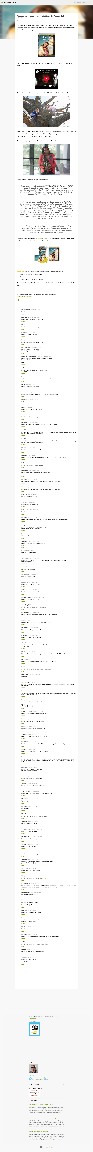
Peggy (23, 407)
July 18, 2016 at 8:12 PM (37, 829)
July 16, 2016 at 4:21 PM (30, 651)
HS (22, 324)
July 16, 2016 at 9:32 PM (35, 674)
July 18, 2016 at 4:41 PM (34, 798)
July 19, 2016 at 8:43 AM (31, 868)
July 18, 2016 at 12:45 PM (34, 741)
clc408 (23, 734)
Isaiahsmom (24, 741)
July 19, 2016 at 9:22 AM (36, 883)
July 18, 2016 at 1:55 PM (34, 767)
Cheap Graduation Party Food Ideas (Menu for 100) (41, 1104)
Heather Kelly (25, 674)
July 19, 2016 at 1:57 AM (33, 859)
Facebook (31, 241)
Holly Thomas (25, 910)
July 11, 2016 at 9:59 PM (30, 332)
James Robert (25, 317)
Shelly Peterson (25, 309)
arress (23, 776)
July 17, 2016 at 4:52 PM (30, 699)
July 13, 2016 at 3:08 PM (34, 509)
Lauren (23, 384)
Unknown (24, 376)
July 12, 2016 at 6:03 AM (31, 368)
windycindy (24, 470)
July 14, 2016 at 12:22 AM (35, 567)
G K (22, 550)
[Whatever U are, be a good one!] (30, 356)
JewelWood (24, 392)
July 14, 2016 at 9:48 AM (32, 589)
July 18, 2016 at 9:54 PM (33, 844)
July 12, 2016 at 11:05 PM (32, 487)
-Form (22, 289)
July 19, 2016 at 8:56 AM (30, 875)
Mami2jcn (24, 494)
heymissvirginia (25, 347)
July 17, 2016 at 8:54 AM (31, 691)
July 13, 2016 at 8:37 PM (34, 524)
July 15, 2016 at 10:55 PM (32, 627)
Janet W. (23, 783)
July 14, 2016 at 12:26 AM (35, 574)
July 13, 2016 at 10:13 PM (31, 533)
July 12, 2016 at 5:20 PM (33, 422)
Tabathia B (24, 844)
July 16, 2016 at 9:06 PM (31, 666)
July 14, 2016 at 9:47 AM (32, 582)
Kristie (23, 726)
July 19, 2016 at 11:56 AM (31, 900)
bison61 (23, 900)
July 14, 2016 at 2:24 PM (36, 604)
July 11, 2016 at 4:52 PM (36, 309)
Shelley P (24, 627)
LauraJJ (23, 691)
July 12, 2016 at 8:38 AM (34, 392)
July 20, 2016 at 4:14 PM (31, 941)
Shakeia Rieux (25, 567)
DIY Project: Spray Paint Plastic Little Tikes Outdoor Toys (42, 1118)
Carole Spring (25, 558)
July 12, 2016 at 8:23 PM (34, 455)
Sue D (23, 749)
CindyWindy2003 (26, 605)
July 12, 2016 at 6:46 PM (30, 447)
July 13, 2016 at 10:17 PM (33, 541)
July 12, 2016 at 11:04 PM (32, 479)
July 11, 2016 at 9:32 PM (28, 324)
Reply (23, 314)
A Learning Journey (26, 711)
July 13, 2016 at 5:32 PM (32, 517)
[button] (18, 21)
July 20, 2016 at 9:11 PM (32, 957)
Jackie (23, 368)
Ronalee (23, 667)
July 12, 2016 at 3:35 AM (34, 340)
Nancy (23, 699)
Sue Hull (23, 430)
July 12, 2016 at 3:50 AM (36, 347)
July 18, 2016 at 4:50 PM (32, 806)
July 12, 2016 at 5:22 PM (32, 430)
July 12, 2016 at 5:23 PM (32, 438)
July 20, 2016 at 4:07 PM (32, 934)
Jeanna (23, 868)
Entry (18, 289)
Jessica (23, 414)
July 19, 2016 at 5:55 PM (35, 910)
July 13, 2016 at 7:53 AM (32, 494)
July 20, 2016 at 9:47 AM (31, 926)
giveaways (29, 296)
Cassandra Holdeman (27, 597)
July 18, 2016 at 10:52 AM (38, 711)
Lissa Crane (24, 757)
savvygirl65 (24, 541)
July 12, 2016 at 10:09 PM (33, 470)
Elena (23, 332)
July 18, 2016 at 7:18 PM (36, 813)
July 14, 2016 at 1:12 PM (39, 597)
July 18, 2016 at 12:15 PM (32, 719)
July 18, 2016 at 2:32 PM (30, 776)
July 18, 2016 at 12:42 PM (31, 726)
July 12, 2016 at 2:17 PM (30, 407)
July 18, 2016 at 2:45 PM (32, 783)
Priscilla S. (24, 635)
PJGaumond (24, 798)
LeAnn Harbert (25, 892)
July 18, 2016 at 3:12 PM (34, 791)
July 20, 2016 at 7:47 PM (32, 949)
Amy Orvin (24, 821)
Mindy (23, 876)
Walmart (40, 238)
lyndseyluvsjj (25, 509)
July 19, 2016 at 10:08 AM (35, 892)
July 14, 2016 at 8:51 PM (34, 612)
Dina (22, 620)
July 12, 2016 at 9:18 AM (33, 399)
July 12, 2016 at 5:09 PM (31, 414)
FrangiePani (24, 340)
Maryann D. (24, 917)
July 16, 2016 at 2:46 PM (33, 642)
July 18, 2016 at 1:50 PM (33, 756)
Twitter (36, 241)
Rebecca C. (24, 399)
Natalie (23, 659)
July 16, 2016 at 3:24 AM (33, 635)
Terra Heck (24, 859)
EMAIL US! (31, 1075)
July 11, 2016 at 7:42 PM (35, 317)
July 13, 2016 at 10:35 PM (29, 550)
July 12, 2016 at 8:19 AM (31, 384)
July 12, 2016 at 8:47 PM (31, 462)
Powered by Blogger (47, 1147)
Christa (23, 942)
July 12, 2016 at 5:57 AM (46, 356)
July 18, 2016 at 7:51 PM (33, 821)
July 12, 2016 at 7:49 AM (32, 376)
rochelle (23, 582)
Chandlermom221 (26, 829)
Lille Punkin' (10, 2)
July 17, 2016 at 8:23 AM (36, 682)
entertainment (21, 296)
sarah (22, 851)
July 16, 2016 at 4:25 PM (31, 659)
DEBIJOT (23, 949)
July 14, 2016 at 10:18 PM (29, 620)
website (46, 241)
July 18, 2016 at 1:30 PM (30, 749)
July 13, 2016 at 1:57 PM (31, 502)
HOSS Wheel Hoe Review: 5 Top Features (38, 1131)
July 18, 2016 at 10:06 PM (30, 851)
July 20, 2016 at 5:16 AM (33, 917)
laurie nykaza (25, 612)
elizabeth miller (25, 883)
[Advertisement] (46, 1001)
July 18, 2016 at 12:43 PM (31, 734)
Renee (23, 651)
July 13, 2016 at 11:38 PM (35, 558)
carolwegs (24, 422)
